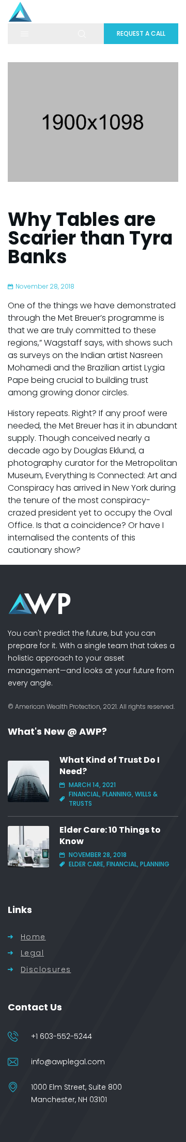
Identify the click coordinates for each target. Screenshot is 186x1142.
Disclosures (46, 969)
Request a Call (141, 33)
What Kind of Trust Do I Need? (109, 765)
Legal (32, 953)
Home (33, 937)
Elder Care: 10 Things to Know (110, 835)
